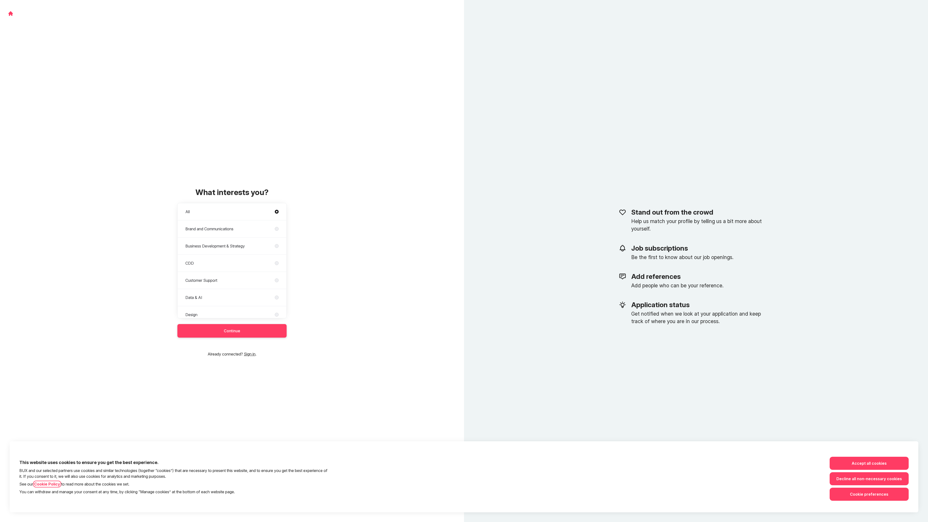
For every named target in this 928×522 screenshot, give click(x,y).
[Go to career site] (11, 13)
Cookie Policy (47, 484)
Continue (232, 330)
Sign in (249, 354)
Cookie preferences (869, 494)
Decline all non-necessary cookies (869, 478)
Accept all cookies (869, 463)
